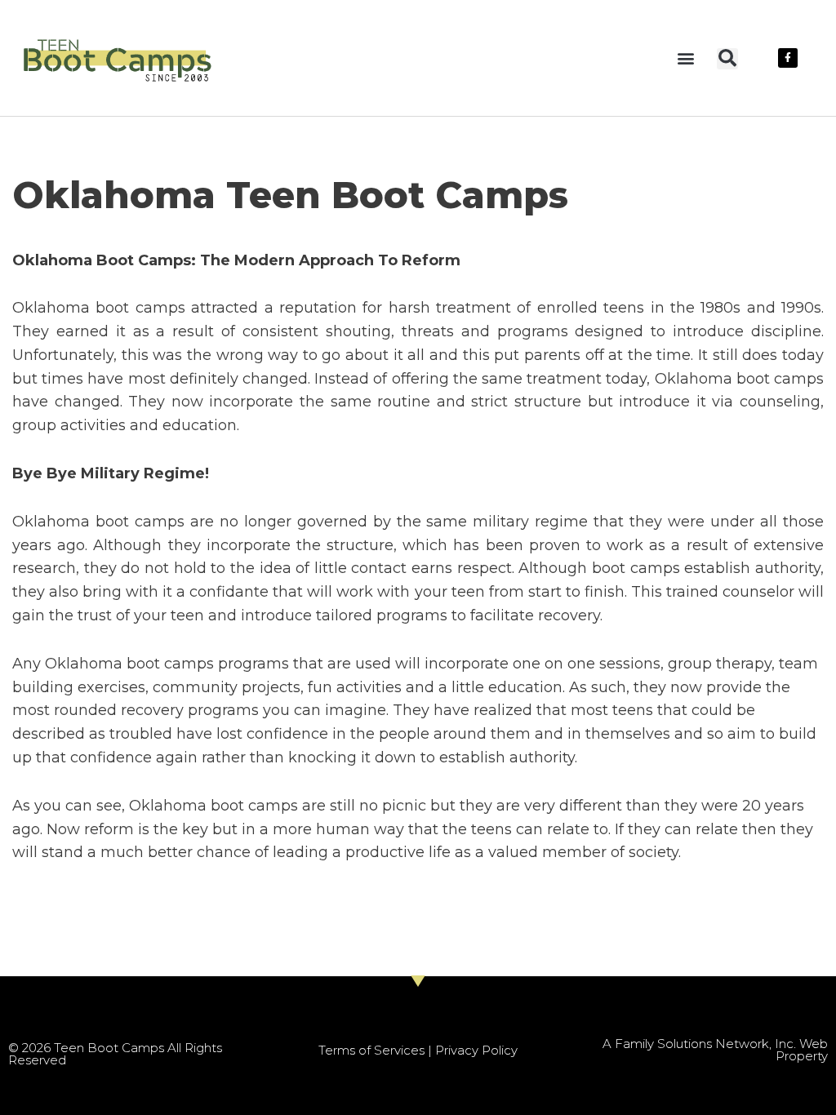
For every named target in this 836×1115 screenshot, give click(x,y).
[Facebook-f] (788, 58)
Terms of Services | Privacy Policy (418, 1050)
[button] (685, 57)
